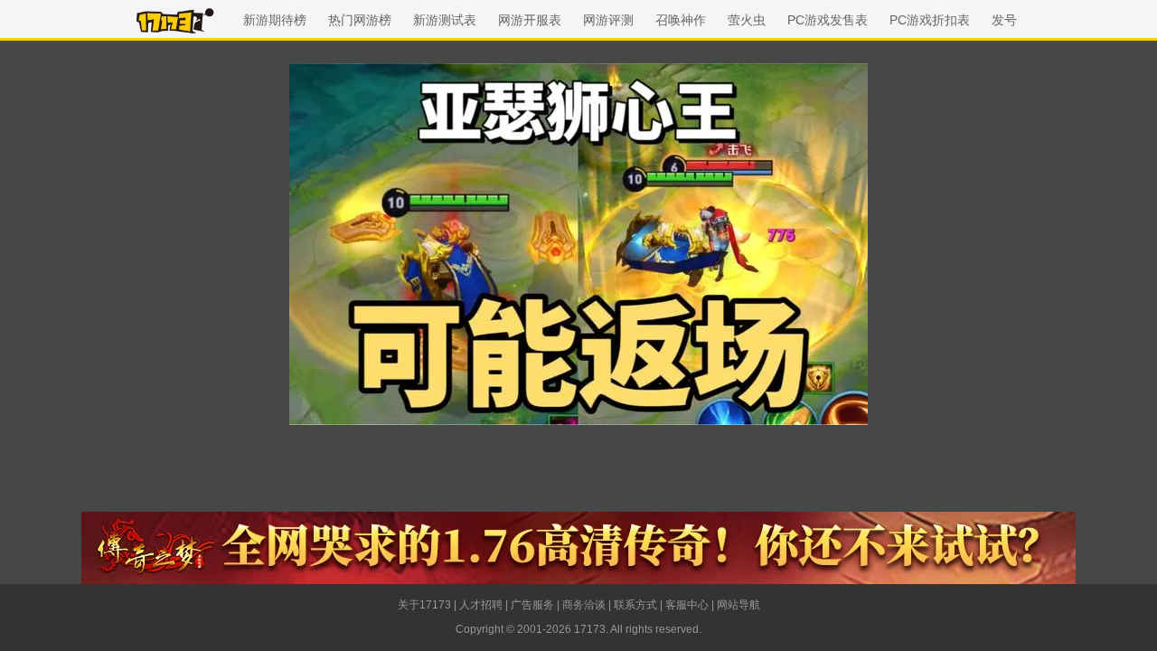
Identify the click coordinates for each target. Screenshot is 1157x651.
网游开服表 (529, 20)
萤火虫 (747, 20)
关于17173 (424, 605)
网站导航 (738, 605)
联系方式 (635, 605)
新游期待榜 (274, 20)
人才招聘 (481, 605)
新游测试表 (444, 20)
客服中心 (687, 605)
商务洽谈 (584, 605)
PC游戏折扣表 (929, 20)
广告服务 (532, 605)
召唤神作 (680, 20)
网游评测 (608, 20)
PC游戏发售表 (827, 20)
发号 (1004, 20)
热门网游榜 (359, 20)
